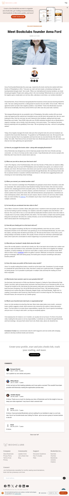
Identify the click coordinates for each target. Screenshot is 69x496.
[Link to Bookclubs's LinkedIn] (23, 486)
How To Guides (37, 456)
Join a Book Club (23, 456)
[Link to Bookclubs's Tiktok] (16, 486)
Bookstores (54, 458)
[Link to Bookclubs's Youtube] (27, 486)
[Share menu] (37, 81)
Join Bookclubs (34, 354)
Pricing (5, 460)
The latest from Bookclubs (34, 26)
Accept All (63, 493)
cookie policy (17, 493)
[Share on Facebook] (32, 81)
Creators (53, 462)
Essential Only (53, 493)
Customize (43, 493)
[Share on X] (34, 81)
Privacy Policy (7, 456)
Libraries (53, 460)
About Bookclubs (8, 454)
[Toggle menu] (66, 3)
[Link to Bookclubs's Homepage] (9, 2)
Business (53, 454)
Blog (19, 458)
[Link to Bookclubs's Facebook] (5, 486)
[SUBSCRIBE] (64, 478)
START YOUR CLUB (18, 16)
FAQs (34, 458)
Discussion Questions (39, 454)
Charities (53, 456)
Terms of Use (7, 458)
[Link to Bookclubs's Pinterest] (20, 486)
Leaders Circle (22, 454)
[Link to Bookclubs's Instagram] (9, 486)
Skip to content (34, 3)
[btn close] (67, 7)
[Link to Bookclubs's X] (12, 486)
